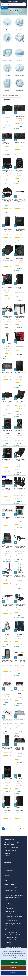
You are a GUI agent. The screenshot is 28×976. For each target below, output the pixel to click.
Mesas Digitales (7, 375)
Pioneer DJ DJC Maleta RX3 (19, 402)
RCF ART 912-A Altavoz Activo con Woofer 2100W (19, 809)
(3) (22, 178)
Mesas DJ (19, 232)
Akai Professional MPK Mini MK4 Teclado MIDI (19, 692)
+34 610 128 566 (15, 850)
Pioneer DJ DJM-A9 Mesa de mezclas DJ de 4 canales (20, 229)
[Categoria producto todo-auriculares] (19, 84)
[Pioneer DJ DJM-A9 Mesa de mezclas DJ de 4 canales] (19, 221)
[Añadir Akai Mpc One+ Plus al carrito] (15, 341)
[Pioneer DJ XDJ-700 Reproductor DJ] (19, 250)
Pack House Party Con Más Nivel (19, 489)
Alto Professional (7, 234)
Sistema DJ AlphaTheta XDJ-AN (7, 489)
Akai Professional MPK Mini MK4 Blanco (7, 691)
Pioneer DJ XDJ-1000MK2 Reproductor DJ (7, 287)
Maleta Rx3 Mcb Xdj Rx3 (7, 170)
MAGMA (7, 205)
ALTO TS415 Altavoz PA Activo (19, 373)
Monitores (7, 435)
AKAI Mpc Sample (19, 517)
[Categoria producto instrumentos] (19, 54)
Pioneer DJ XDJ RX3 (7, 115)
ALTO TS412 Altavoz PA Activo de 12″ (7, 228)
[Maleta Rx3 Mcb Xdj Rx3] (7, 163)
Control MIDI (7, 694)
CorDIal (7, 610)
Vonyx (19, 582)
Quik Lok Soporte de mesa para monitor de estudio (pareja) (19, 546)
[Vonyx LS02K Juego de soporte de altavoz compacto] (19, 568)
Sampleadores (19, 346)
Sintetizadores (7, 521)
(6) (10, 151)
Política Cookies (9, 942)
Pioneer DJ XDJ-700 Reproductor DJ (19, 257)
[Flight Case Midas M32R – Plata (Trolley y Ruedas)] (7, 538)
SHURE (7, 350)
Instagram (7, 855)
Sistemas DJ (7, 117)
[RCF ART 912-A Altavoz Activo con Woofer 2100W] (19, 801)
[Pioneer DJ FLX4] (19, 135)
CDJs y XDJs (19, 173)
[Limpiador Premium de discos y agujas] (19, 597)
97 (17, 828)
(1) (22, 469)
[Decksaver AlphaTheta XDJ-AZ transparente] (19, 712)
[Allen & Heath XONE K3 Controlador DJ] (7, 740)
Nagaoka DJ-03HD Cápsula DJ (7, 317)
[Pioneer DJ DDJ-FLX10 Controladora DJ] (19, 108)
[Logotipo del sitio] (13, 2)
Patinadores (7, 204)
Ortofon (7, 725)
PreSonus (7, 785)
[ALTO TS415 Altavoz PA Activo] (19, 365)
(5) (10, 180)
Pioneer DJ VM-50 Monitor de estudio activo (7, 432)
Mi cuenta (7, 875)
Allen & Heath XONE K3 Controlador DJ (7, 748)
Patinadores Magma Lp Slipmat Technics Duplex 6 (7, 200)
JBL (19, 437)
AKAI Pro (19, 348)
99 (23, 828)
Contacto (7, 873)
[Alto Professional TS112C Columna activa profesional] (19, 772)
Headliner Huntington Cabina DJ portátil (19, 317)
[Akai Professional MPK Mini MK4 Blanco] (7, 684)
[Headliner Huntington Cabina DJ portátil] (19, 309)
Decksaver (19, 725)
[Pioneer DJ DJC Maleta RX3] (19, 394)
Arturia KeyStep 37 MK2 (7, 518)
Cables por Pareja (7, 609)
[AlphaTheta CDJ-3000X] (19, 163)
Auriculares (7, 636)
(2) (22, 297)
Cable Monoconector (19, 204)
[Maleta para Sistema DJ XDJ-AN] (19, 452)
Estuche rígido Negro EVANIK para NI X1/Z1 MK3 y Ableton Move (7, 662)
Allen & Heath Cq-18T (7, 372)
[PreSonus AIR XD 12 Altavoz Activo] (7, 772)
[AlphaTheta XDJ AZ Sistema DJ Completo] (7, 135)
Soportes (7, 579)
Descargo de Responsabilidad (12, 934)
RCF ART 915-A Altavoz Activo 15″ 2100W (19, 287)
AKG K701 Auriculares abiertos (7, 633)
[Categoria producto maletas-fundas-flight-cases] (19, 24)
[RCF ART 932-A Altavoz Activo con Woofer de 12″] (7, 801)
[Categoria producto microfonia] (7, 69)
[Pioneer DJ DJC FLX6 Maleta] (7, 250)
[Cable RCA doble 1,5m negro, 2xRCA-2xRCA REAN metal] (19, 653)
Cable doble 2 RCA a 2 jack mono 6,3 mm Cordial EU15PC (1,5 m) (7, 605)
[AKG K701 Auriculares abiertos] (7, 626)
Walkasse (7, 177)
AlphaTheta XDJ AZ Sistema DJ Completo (7, 143)
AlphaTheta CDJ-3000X (19, 170)
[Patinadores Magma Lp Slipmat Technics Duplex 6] (7, 192)
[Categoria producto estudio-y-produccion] (7, 54)
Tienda (6, 868)
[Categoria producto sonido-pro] (7, 84)
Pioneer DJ (7, 119)
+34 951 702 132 (14, 848)
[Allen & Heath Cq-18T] (7, 365)
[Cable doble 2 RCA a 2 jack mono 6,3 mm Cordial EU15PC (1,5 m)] (7, 597)
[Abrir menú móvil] (2, 2)
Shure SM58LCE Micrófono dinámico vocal (7, 345)
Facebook (7, 858)
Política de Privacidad (10, 940)
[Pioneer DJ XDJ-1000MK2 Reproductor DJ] (7, 279)
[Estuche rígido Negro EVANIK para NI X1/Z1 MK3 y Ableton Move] (7, 653)
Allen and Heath (7, 376)
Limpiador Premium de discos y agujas (19, 604)
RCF (20, 294)
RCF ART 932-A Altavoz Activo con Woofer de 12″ (7, 809)
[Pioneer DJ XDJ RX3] (7, 108)
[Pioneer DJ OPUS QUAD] (7, 394)
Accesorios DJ (19, 607)
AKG (7, 638)
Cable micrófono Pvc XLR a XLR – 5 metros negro (19, 200)
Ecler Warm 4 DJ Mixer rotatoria (19, 633)
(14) (10, 122)
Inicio (10, 10)
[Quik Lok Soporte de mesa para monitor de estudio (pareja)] (19, 538)
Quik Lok (20, 205)
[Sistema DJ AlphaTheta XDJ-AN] (7, 481)
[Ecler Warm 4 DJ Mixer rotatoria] (19, 626)
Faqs (6, 880)
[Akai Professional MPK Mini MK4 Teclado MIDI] (19, 684)
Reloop (19, 609)
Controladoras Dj (20, 118)
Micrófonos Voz (7, 348)
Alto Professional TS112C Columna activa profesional (19, 780)
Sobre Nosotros (9, 870)
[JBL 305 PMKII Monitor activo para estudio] (19, 423)
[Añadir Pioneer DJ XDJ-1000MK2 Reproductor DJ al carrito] (3, 283)
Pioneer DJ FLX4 (19, 142)
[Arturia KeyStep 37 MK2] (7, 510)
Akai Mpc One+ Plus (19, 343)
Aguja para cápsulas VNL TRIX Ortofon (7, 720)
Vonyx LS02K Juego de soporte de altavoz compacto (19, 576)
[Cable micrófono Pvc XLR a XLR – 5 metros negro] (19, 192)
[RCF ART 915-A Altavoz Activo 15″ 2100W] (19, 279)
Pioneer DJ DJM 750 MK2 (7, 460)
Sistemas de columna (19, 783)
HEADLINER (19, 321)
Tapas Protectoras (19, 723)
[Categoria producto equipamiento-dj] (19, 39)
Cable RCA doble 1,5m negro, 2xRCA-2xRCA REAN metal (19, 662)
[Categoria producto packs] (7, 24)
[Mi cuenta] (24, 2)
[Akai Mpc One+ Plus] (19, 337)
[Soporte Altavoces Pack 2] (7, 568)
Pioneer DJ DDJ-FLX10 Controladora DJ (19, 115)
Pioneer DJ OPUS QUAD (7, 402)
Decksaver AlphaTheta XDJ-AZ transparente (19, 720)
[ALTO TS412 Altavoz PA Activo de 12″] (7, 221)
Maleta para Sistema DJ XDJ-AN (19, 460)
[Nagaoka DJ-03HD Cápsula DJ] (7, 309)
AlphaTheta (7, 148)
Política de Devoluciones (11, 937)
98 (20, 828)
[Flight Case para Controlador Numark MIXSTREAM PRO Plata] (19, 740)
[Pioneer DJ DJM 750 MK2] (7, 452)
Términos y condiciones (11, 932)
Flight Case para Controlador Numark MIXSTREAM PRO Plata (20, 749)
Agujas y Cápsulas (7, 319)
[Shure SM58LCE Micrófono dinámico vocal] (7, 337)
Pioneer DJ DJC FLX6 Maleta (7, 257)
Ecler (19, 638)
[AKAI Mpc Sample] (19, 510)
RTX (7, 580)
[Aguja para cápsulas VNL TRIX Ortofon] (7, 712)
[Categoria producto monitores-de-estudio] (19, 69)
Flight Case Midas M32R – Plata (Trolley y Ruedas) (7, 546)
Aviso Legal (7, 945)
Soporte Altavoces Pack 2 (7, 576)
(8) (22, 123)
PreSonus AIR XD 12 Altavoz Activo (7, 779)
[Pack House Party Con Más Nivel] (19, 481)
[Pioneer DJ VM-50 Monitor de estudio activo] (7, 423)
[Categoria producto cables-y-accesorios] (7, 39)
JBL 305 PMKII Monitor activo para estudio (19, 432)
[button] (3, 112)
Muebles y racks (19, 319)
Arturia (7, 522)
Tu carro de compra (10, 878)
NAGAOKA (7, 321)
